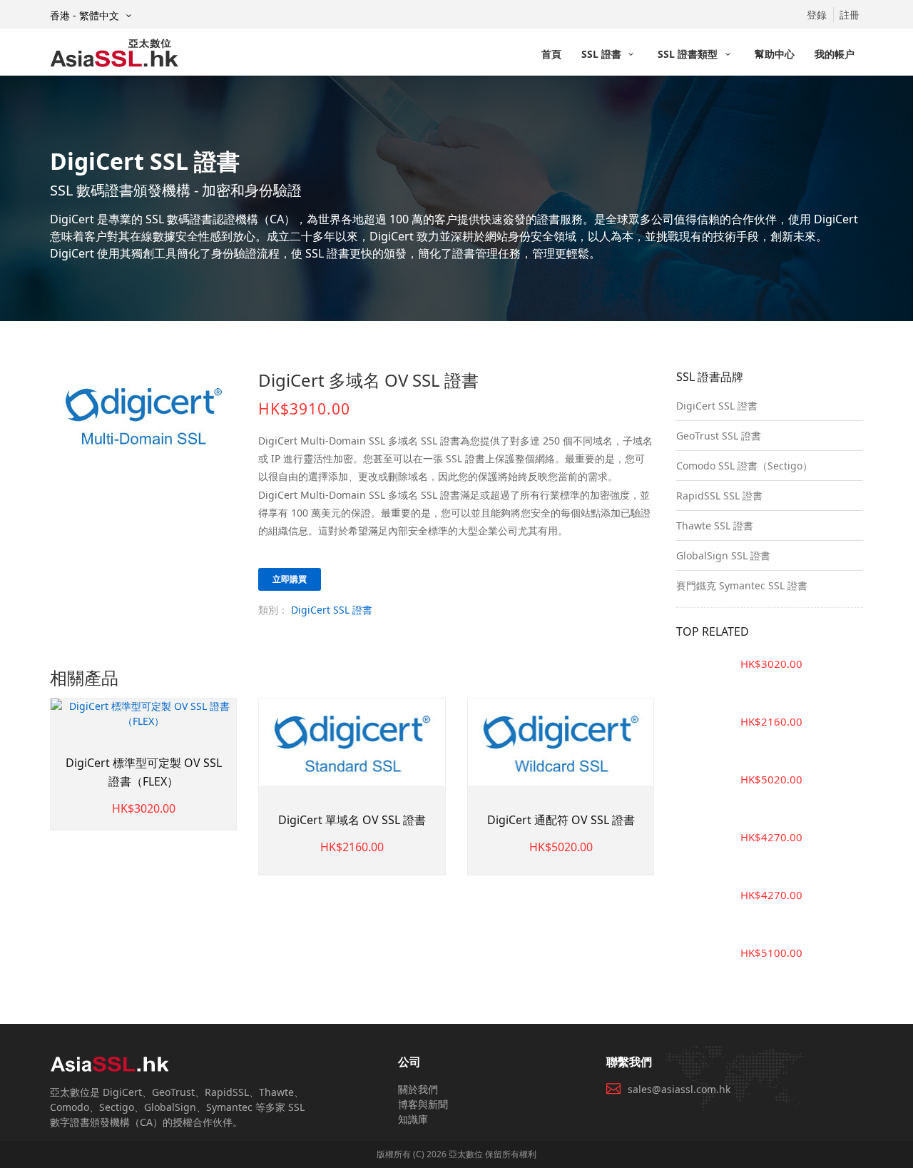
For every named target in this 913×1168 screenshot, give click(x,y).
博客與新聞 (423, 1104)
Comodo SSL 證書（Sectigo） (744, 465)
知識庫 (413, 1119)
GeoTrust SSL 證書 (718, 435)
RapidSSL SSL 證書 (719, 495)
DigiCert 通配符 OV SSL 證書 (561, 820)
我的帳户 (835, 54)
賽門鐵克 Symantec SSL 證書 (741, 585)
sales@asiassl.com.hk (679, 1089)
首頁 (551, 54)
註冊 (850, 14)
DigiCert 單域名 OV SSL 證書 (352, 820)
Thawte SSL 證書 (714, 525)
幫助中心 (775, 54)
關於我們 (418, 1089)
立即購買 (289, 579)
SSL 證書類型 (689, 54)
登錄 (817, 14)
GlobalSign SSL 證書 (723, 555)
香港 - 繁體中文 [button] (86, 15)
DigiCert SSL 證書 (331, 609)
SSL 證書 (602, 54)
